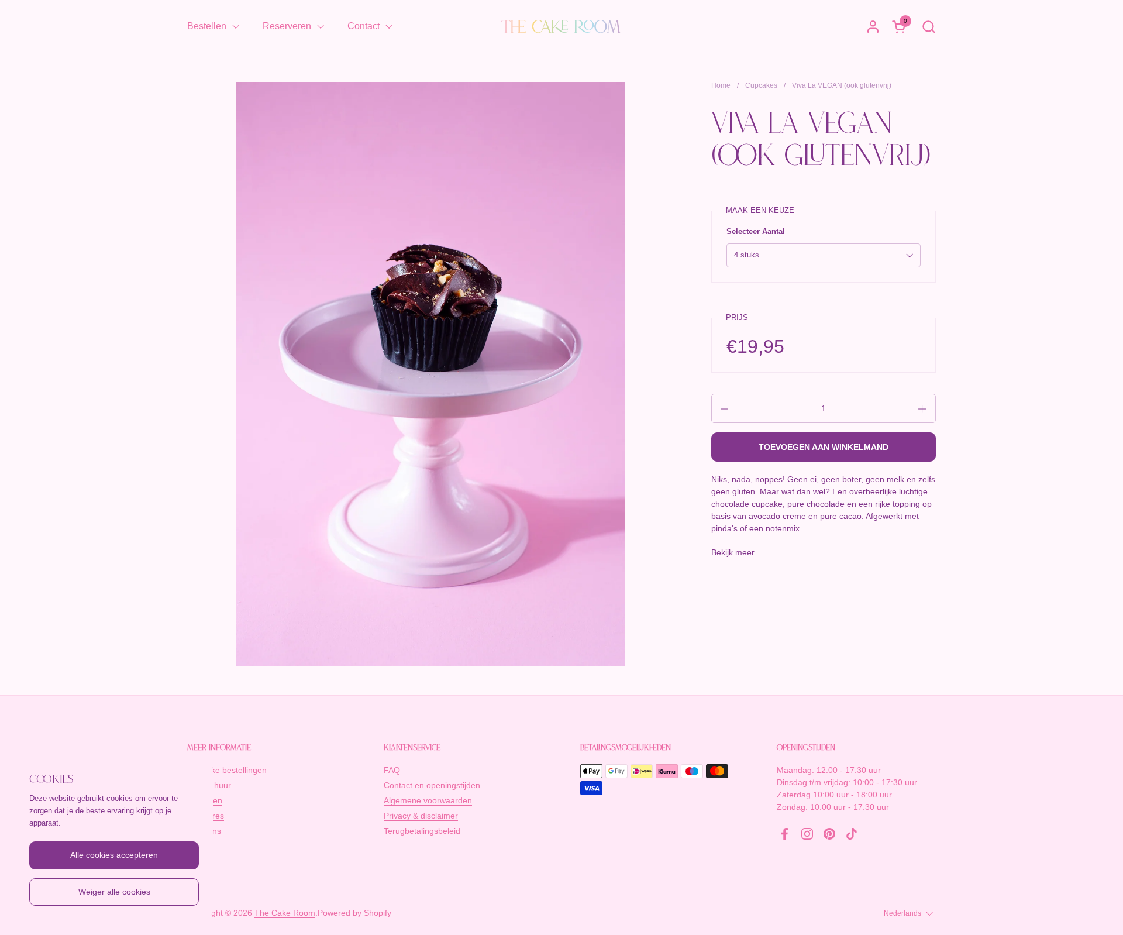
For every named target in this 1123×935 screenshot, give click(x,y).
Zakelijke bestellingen (227, 770)
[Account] (873, 26)
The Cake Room (284, 912)
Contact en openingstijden (432, 785)
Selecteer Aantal (755, 231)
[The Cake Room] (561, 26)
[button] (928, 26)
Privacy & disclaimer (421, 815)
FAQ (392, 770)
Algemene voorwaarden (428, 800)
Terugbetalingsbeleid (422, 831)
